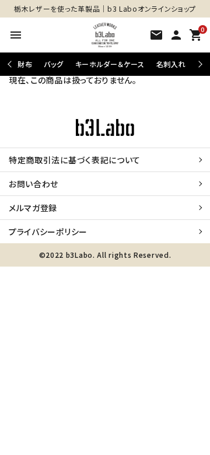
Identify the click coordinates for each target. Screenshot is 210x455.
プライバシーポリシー (48, 231)
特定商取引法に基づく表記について (75, 160)
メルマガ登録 (33, 208)
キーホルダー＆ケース (110, 64)
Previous (11, 64)
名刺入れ (171, 64)
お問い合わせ (33, 184)
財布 (25, 64)
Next (198, 64)
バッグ (53, 64)
